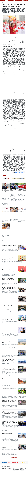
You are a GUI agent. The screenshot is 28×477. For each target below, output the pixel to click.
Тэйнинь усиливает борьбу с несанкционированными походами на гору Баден (9, 434)
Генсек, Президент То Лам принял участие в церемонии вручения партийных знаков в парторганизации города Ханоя (9, 268)
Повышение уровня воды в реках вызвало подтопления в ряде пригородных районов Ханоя (9, 341)
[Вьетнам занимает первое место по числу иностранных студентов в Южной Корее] (22, 289)
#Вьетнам (4, 175)
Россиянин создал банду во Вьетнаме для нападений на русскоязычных (9, 297)
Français (18, 0)
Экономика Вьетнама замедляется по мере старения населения (13, 213)
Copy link (8, 178)
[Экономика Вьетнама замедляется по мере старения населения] (14, 209)
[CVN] (4, 462)
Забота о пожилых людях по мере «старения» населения (14, 190)
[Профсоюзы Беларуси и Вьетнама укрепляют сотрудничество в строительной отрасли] (22, 423)
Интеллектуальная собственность (20, 464)
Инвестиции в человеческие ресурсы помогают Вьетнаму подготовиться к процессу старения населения (5, 192)
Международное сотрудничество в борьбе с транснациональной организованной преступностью (9, 328)
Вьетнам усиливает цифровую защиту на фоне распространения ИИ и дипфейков (9, 246)
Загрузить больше (14, 457)
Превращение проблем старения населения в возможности (22, 190)
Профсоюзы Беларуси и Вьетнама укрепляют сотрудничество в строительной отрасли (9, 422)
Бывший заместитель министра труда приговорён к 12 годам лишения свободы (9, 351)
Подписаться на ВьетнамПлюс (17, 178)
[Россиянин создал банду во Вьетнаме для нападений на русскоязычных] (22, 299)
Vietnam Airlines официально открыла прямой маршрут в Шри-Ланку (8, 360)
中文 (22, 0)
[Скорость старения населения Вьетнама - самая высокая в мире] (6, 226)
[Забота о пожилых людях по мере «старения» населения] (14, 186)
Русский (24, 0)
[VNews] (25, 462)
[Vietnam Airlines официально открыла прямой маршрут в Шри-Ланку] (22, 361)
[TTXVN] (23, 462)
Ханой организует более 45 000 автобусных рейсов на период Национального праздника (9, 279)
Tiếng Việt (14, 0)
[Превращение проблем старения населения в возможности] (22, 186)
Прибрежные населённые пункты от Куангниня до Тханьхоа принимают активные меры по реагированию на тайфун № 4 (10, 413)
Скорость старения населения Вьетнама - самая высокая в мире (5, 230)
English (16, 0)
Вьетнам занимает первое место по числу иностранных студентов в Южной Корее (9, 288)
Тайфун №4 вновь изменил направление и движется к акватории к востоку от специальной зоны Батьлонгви (9, 379)
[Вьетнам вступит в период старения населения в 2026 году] (6, 209)
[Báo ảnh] (13, 462)
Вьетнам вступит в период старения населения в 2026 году (5, 214)
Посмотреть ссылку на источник (19, 172)
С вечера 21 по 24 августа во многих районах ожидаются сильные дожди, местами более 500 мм (9, 401)
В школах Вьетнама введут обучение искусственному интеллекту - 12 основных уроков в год (9, 446)
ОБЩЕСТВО (3, 2)
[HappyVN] (18, 462)
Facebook (3, 178)
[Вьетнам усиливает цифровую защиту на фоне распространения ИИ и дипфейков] (22, 247)
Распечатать (7, 178)
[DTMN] (8, 462)
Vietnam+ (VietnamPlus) (7, 0)
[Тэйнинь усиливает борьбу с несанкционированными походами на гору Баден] (22, 435)
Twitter (5, 178)
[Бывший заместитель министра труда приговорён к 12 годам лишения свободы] (22, 353)
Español (20, 0)
